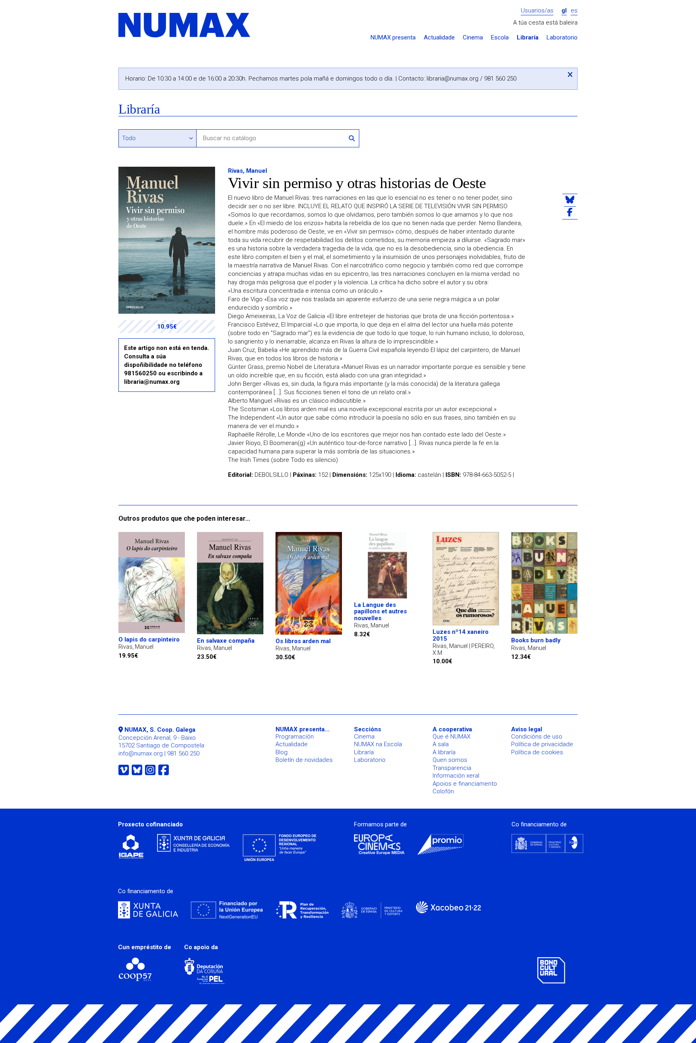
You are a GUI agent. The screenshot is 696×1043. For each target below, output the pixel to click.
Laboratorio (562, 37)
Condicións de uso (536, 736)
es (574, 10)
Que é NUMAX (451, 736)
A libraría (444, 752)
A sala (441, 744)
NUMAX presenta (393, 37)
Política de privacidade (542, 744)
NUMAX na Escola (378, 744)
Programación (295, 736)
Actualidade (439, 37)
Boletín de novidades (304, 760)
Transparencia (452, 768)
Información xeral (456, 775)
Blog (282, 752)
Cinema (473, 37)
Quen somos (450, 760)
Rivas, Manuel (247, 170)
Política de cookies (537, 752)
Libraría (528, 37)
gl (564, 10)
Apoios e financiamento (465, 783)
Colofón (443, 791)
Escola (500, 37)
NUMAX (184, 25)
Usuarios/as (537, 10)
